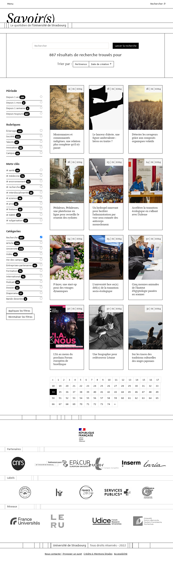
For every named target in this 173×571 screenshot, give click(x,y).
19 (60, 385)
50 (53, 398)
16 (150, 379)
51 (60, 398)
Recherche (14, 237)
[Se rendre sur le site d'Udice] (107, 521)
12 (123, 379)
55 (87, 398)
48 (150, 391)
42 (108, 391)
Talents (12, 142)
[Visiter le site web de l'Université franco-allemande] (148, 521)
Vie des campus (16, 259)
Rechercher (158, 3)
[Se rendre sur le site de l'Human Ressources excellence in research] (59, 492)
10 (109, 379)
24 (94, 385)
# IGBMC (13, 215)
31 (143, 385)
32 (150, 385)
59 (115, 398)
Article (12, 243)
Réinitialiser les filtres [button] (20, 316)
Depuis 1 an (15, 97)
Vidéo (11, 254)
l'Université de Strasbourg (49, 25)
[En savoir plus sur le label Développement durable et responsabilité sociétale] (148, 492)
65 (157, 398)
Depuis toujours (17, 113)
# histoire (13, 209)
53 (74, 398)
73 (101, 404)
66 (53, 404)
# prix (11, 203)
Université (14, 248)
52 (67, 398)
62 (136, 398)
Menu (10, 3)
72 (94, 404)
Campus (12, 153)
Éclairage (13, 130)
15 (143, 379)
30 (136, 385)
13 (130, 379)
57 (101, 398)
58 (108, 398)
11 (116, 379)
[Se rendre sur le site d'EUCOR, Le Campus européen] (100, 463)
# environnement (18, 181)
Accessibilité (120, 553)
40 (94, 391)
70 (81, 404)
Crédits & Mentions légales (98, 553)
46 (136, 391)
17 (157, 379)
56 (94, 398)
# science (13, 198)
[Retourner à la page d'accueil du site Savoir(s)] (30, 19)
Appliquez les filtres (19, 310)
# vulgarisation (16, 220)
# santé (12, 170)
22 (81, 385)
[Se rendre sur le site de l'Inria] (155, 463)
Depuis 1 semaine (17, 108)
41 (101, 391)
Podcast (12, 282)
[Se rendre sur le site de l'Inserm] (127, 464)
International (15, 276)
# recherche (15, 187)
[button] (101, 64)
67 (60, 404)
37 (74, 391)
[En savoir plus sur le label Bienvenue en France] (25, 492)
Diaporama (14, 293)
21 (74, 385)
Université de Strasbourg (69, 545)
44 (122, 391)
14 (136, 379)
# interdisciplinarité (19, 192)
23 (87, 385)
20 (67, 385)
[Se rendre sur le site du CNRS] (18, 463)
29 (129, 385)
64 (150, 398)
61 (129, 398)
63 (143, 398)
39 (87, 391)
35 (60, 391)
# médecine (15, 176)
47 (143, 391)
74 (108, 404)
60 (122, 398)
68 (67, 404)
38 (81, 391)
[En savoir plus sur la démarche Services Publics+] (114, 492)
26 (108, 385)
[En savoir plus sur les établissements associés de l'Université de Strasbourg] (45, 464)
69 (74, 404)
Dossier (12, 287)
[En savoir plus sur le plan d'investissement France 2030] (86, 492)
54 (81, 398)
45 (129, 391)
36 (67, 391)
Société (13, 136)
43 (115, 391)
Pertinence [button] (81, 64)
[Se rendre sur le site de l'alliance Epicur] (73, 463)
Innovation (14, 147)
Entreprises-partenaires (21, 265)
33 (157, 385)
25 (101, 385)
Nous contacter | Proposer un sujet (63, 553)
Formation (13, 271)
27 (115, 385)
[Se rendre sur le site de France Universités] (25, 521)
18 (53, 385)
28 (122, 385)
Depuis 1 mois (15, 102)
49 (157, 391)
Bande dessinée (16, 298)
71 (87, 404)
